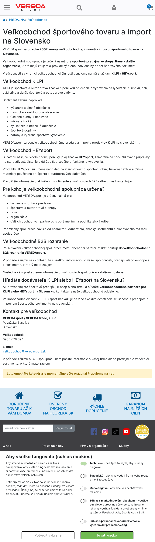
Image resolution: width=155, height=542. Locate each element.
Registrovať (64, 428)
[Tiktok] (115, 431)
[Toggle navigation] (7, 7)
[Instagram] (105, 431)
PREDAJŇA (17, 20)
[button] (150, 7)
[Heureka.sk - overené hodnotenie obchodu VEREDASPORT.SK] (142, 431)
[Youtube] (126, 431)
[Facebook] (94, 431)
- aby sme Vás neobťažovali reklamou (116, 490)
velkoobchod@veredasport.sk (24, 351)
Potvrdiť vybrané (48, 535)
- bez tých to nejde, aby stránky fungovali (116, 465)
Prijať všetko (107, 535)
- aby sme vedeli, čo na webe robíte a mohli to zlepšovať (119, 477)
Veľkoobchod (37, 20)
